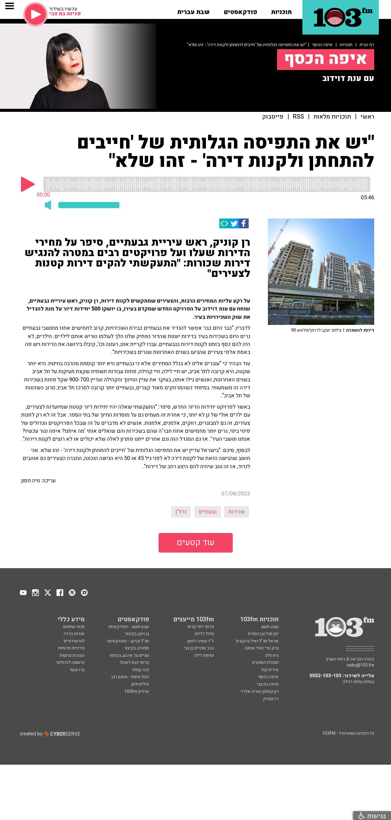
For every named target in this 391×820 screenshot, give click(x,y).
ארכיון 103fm (136, 691)
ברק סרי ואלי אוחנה (261, 648)
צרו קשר (77, 669)
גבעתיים (208, 512)
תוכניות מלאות (332, 117)
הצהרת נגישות (72, 655)
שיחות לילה (204, 655)
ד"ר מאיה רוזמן (200, 641)
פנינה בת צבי (268, 684)
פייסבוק (272, 117)
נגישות (375, 815)
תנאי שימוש (74, 626)
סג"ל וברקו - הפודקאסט (128, 641)
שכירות (236, 512)
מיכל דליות (204, 633)
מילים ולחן (140, 684)
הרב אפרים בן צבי (199, 648)
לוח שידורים (74, 641)
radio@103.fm (360, 665)
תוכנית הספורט (265, 662)
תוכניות (346, 45)
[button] (281, 10)
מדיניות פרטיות (71, 648)
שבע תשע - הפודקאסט (128, 626)
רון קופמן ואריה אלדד (259, 691)
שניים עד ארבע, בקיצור (129, 655)
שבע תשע (270, 626)
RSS (298, 117)
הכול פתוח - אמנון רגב (130, 677)
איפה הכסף (322, 45)
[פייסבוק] (244, 223)
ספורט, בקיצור (136, 648)
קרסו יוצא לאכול (134, 662)
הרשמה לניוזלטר (70, 662)
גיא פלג (272, 655)
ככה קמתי (140, 669)
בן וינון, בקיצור (137, 633)
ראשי (367, 117)
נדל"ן (180, 512)
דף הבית (367, 45)
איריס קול (270, 669)
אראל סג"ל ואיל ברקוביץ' (257, 641)
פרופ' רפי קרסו (200, 626)
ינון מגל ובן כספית (263, 633)
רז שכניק (271, 699)
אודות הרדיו (74, 633)
